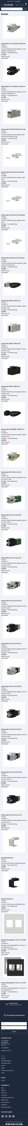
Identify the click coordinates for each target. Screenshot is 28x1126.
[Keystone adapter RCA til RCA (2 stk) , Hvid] (14, 458)
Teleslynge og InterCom (7, 1097)
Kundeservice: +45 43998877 (14, 1)
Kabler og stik (4, 1100)
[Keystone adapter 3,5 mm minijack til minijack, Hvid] (14, 29)
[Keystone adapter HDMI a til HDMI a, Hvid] (14, 286)
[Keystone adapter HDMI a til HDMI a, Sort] (14, 372)
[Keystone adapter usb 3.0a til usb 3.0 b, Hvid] (14, 758)
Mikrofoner (4, 1092)
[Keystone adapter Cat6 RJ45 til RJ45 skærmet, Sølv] (14, 115)
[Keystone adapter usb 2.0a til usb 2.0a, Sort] (14, 629)
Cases (2, 1073)
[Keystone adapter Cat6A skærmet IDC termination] (14, 243)
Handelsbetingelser (6, 1061)
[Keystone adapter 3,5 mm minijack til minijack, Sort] (14, 72)
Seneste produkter (6, 1107)
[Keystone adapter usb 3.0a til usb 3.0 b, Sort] (14, 800)
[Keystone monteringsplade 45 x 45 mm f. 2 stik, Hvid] (14, 925)
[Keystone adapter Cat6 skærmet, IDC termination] (14, 158)
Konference (4, 1095)
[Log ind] (23, 5)
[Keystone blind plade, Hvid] (14, 843)
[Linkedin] (9, 1116)
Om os (3, 1056)
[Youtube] (13, 1116)
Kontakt (3, 1058)
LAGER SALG (4, 1104)
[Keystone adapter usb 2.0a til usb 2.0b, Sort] (14, 715)
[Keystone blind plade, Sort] (14, 884)
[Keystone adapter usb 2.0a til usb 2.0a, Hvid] (14, 586)
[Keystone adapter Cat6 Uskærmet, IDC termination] (14, 201)
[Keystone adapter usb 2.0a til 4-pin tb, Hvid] (14, 500)
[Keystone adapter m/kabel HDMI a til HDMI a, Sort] (14, 415)
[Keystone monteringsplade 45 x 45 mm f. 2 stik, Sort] (14, 968)
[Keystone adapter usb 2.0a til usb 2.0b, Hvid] (14, 672)
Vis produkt (4, 58)
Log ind (3, 1080)
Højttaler (3, 1090)
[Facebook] (2, 1116)
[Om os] (16, 5)
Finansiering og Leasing (7, 1070)
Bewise (21, 1121)
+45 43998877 (5, 1048)
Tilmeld (14, 1031)
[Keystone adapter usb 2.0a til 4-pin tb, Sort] (14, 543)
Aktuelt (3, 1065)
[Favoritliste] (21, 5)
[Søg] (25, 9)
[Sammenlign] (19, 5)
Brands (3, 1068)
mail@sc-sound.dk (6, 1050)
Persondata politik (5, 1063)
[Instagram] (6, 1116)
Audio (2, 1088)
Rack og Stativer (5, 1102)
